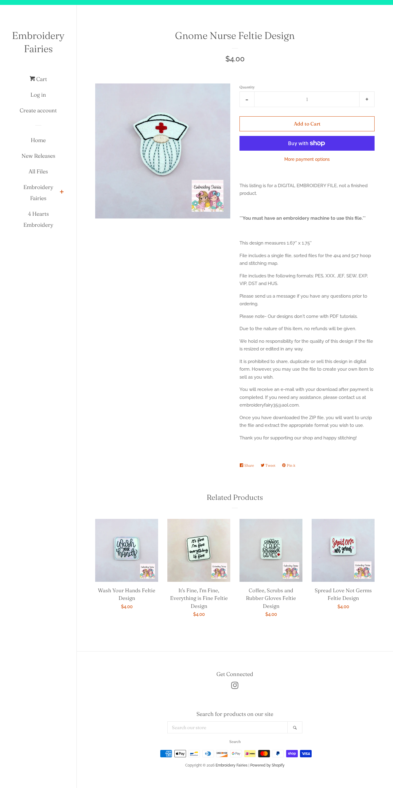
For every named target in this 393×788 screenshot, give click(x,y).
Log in (38, 94)
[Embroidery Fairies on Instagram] (235, 687)
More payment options (307, 159)
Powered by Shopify (267, 765)
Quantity (247, 87)
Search (235, 741)
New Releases (38, 155)
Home (38, 140)
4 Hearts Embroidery (38, 219)
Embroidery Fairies (38, 42)
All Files (38, 171)
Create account (38, 110)
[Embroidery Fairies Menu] (61, 192)
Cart (41, 79)
